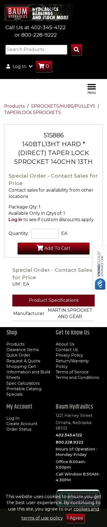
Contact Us (67, 349)
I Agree (75, 518)
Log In (12, 418)
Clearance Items (22, 349)
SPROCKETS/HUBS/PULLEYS (63, 106)
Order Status (18, 429)
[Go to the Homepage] (38, 12)
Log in (15, 219)
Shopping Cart (21, 366)
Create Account (21, 423)
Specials (14, 394)
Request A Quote (23, 360)
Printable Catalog (23, 388)
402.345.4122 (69, 435)
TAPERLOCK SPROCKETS (32, 112)
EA (64, 233)
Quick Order (18, 355)
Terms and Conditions (77, 377)
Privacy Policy (69, 355)
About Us (65, 344)
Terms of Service (72, 372)
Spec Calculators (23, 383)
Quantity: (19, 233)
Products (15, 106)
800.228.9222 (69, 442)
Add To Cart (57, 248)
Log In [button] (19, 66)
